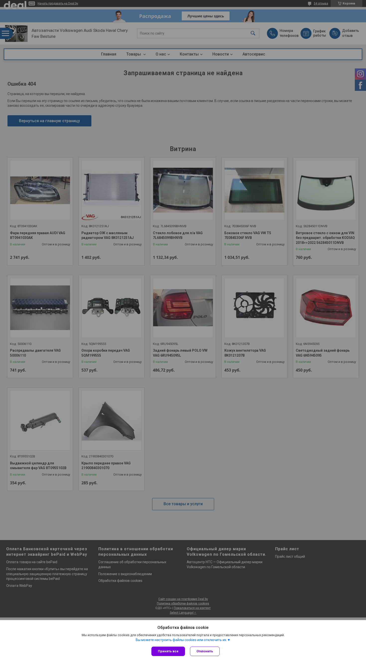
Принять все (168, 651)
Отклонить (204, 651)
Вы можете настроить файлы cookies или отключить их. (181, 640)
